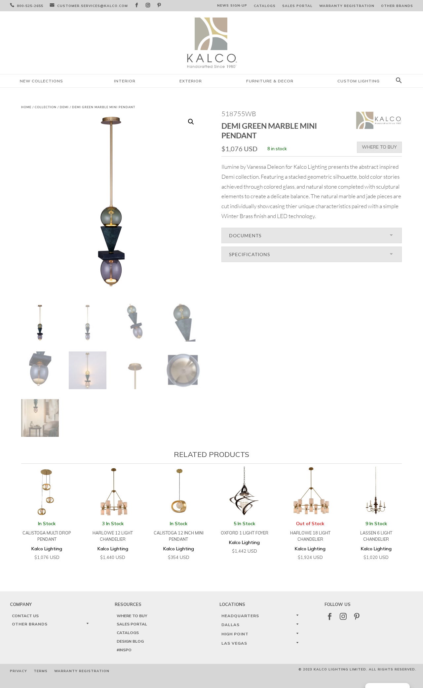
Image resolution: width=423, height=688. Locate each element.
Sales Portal (297, 6)
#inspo (124, 649)
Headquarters (240, 615)
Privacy (18, 671)
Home (26, 107)
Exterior (190, 80)
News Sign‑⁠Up (232, 5)
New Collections (41, 80)
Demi (64, 107)
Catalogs (265, 6)
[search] (399, 80)
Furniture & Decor (269, 80)
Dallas (230, 624)
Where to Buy (379, 147)
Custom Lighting (358, 80)
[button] (191, 122)
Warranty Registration (346, 6)
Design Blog (130, 641)
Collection (46, 107)
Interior (124, 80)
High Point (235, 633)
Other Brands (397, 6)
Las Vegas (234, 643)
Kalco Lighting (46, 540)
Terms (41, 671)
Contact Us (25, 615)
